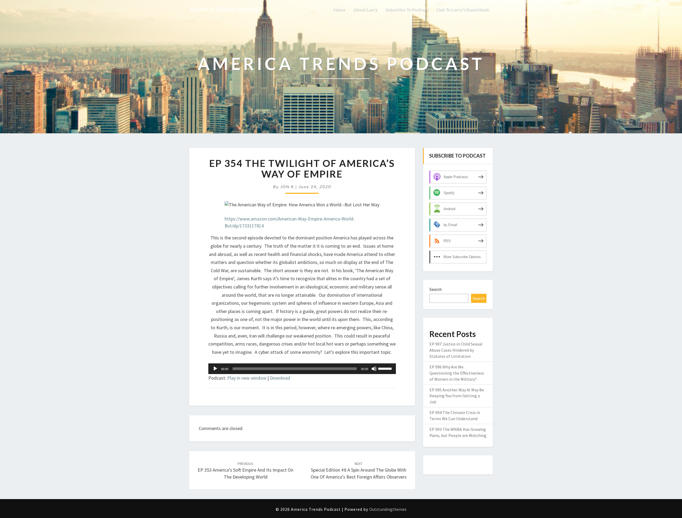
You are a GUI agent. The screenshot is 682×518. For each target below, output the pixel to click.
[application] (302, 368)
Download (280, 378)
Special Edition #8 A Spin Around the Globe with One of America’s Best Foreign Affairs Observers (359, 470)
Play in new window (246, 378)
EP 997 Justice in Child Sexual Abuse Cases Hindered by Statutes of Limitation (455, 350)
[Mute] (374, 368)
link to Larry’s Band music (462, 9)
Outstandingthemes (388, 509)
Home (339, 9)
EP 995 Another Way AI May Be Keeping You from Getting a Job (456, 396)
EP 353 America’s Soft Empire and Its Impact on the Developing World (245, 470)
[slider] (385, 368)
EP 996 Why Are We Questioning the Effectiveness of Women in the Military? (456, 373)
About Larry (365, 9)
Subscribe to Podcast (406, 9)
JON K (287, 186)
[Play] (215, 368)
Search (435, 289)
